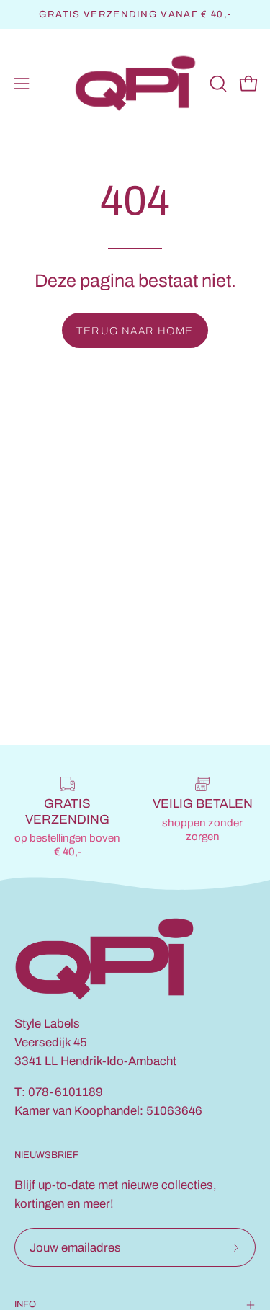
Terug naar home (135, 331)
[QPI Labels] (135, 84)
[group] (135, 14)
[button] (217, 83)
